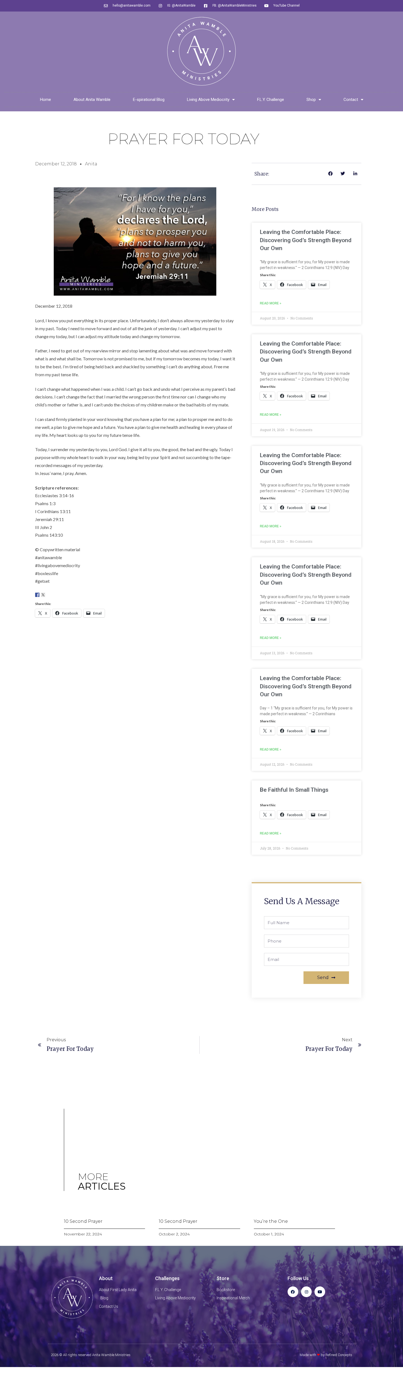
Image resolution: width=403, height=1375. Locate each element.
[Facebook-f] (293, 1291)
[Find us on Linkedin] (49, 595)
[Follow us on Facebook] (37, 595)
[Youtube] (319, 1291)
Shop (311, 99)
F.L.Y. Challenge (270, 99)
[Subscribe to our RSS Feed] (54, 595)
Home (45, 99)
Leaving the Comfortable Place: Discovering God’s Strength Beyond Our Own (305, 240)
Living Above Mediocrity (208, 99)
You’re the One (271, 1221)
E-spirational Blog (148, 99)
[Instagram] (306, 1291)
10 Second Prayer (83, 1221)
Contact (351, 99)
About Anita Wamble (91, 99)
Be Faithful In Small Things (294, 789)
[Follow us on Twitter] (43, 595)
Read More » (270, 303)
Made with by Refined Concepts (326, 1355)
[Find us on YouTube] (60, 595)
